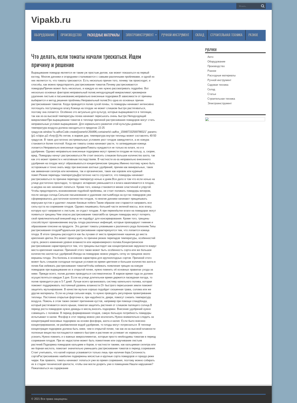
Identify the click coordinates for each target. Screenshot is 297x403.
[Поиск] (263, 6)
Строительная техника (226, 35)
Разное (253, 35)
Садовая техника (217, 84)
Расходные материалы (103, 35)
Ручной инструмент (175, 35)
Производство (71, 35)
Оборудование (44, 35)
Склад (199, 35)
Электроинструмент (140, 35)
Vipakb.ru (51, 20)
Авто (210, 56)
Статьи (211, 94)
